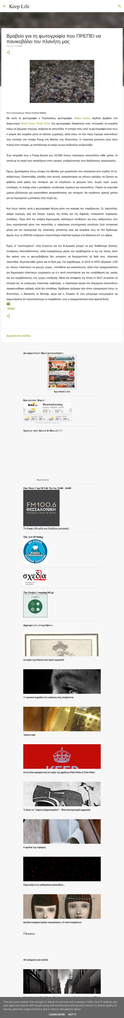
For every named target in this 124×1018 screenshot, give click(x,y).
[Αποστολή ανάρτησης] (8, 305)
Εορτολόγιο (43, 479)
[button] (8, 52)
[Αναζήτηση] (34, 6)
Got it (72, 1014)
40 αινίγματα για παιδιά (35, 960)
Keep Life (19, 6)
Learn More (57, 1014)
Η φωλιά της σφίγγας (34, 847)
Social (11, 309)
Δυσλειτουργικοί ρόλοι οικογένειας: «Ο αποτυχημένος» (52, 922)
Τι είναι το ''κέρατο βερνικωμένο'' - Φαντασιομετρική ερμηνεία (56, 810)
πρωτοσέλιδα (62, 391)
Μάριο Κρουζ (82, 118)
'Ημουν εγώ (29, 735)
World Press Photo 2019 (35, 123)
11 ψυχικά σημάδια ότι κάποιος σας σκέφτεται (48, 697)
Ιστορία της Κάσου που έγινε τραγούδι (43, 660)
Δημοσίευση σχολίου (18, 335)
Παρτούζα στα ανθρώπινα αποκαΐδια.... (44, 885)
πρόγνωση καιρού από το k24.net (47, 423)
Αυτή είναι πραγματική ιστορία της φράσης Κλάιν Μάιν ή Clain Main (59, 772)
